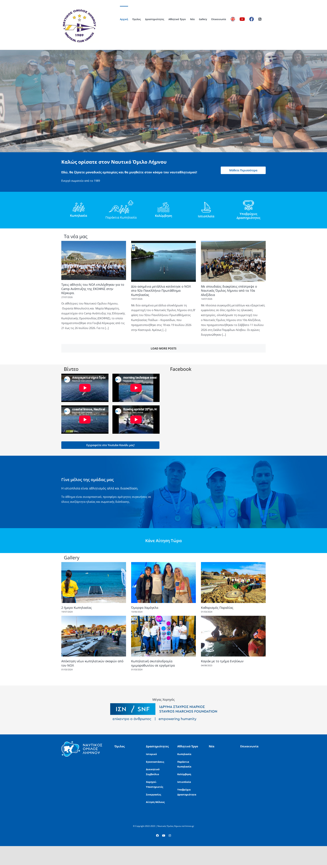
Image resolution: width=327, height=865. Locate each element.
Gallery (71, 557)
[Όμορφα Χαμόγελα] (163, 582)
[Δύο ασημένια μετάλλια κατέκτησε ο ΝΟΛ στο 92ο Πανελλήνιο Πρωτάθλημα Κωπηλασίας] (163, 261)
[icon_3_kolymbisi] (163, 204)
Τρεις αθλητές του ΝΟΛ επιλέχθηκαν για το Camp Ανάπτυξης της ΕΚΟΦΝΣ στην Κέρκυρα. (92, 288)
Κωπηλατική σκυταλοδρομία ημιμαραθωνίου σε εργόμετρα (153, 663)
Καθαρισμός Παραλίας (217, 608)
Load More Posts (163, 348)
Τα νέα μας (76, 236)
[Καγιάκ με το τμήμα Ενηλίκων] (233, 636)
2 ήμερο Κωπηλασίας (76, 608)
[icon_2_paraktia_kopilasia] (121, 202)
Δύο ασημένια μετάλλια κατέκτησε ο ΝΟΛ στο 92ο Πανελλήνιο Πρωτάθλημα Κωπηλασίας (161, 290)
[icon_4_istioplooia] (206, 203)
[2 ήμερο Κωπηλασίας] (93, 582)
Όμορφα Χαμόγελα (144, 608)
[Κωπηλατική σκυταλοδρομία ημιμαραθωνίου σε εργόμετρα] (163, 636)
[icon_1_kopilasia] (78, 204)
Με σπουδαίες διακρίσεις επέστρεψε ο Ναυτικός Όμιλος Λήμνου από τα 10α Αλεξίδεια (229, 290)
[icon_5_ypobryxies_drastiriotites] (248, 202)
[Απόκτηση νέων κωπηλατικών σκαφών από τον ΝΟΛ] (93, 636)
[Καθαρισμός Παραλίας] (233, 582)
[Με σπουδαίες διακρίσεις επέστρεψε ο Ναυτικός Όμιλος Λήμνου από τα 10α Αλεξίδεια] (233, 261)
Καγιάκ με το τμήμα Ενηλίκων (222, 661)
